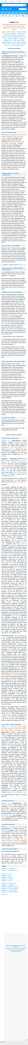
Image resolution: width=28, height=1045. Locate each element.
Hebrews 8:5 (22, 328)
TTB (10, 45)
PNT (9, 44)
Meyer (24, 42)
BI (4, 33)
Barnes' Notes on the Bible (11, 245)
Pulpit (17, 44)
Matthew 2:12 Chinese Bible (9, 888)
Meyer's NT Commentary (10, 438)
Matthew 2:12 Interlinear (8, 868)
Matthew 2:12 (5, 134)
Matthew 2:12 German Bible (9, 892)
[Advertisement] (16, 924)
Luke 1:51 (17, 567)
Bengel (19, 32)
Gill (25, 37)
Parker (5, 44)
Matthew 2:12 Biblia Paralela (9, 886)
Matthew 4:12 (15, 462)
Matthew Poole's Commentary (12, 292)
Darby (10, 35)
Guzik (9, 38)
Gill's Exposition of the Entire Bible (13, 361)
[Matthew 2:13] (26, 466)
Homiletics (6, 40)
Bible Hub (4, 894)
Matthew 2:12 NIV (6, 874)
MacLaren (9, 42)
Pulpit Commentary (8, 824)
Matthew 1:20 (22, 265)
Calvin (7, 33)
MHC (14, 42)
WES (18, 45)
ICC (11, 40)
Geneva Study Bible (8, 418)
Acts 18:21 (23, 472)
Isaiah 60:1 (20, 543)
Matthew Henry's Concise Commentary (10, 174)
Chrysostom (21, 33)
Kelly (18, 40)
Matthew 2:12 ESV (6, 877)
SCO (6, 45)
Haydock (15, 38)
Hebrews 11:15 (5, 474)
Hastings (21, 38)
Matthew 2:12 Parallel (7, 885)
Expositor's (21, 35)
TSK (22, 45)
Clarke (5, 35)
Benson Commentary (9, 132)
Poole (13, 44)
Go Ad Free (3, 1041)
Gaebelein (16, 37)
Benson (24, 32)
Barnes (13, 32)
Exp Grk (10, 37)
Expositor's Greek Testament (11, 724)
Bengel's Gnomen (8, 800)
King (22, 40)
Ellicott (15, 35)
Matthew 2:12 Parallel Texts (9, 870)
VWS (13, 45)
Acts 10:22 (15, 328)
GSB (21, 37)
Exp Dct (4, 37)
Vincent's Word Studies (9, 849)
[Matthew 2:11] (2, 466)
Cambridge (13, 33)
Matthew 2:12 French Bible (9, 890)
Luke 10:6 (16, 472)
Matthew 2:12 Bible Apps (8, 883)
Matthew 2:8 (5, 470)
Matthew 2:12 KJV (6, 880)
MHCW (19, 42)
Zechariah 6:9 (6, 554)
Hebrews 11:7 (22, 447)
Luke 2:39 (15, 615)
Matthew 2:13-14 (20, 460)
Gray (5, 38)
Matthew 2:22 (5, 462)
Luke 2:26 (8, 328)
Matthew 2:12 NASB (7, 879)
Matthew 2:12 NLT (6, 875)
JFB (15, 40)
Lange (3, 42)
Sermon (23, 44)
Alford (8, 32)
